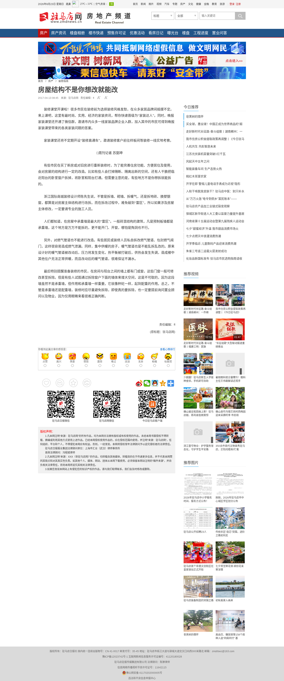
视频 (159, 4)
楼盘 (186, 33)
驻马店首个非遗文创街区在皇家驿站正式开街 (199, 568)
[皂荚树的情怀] (198, 621)
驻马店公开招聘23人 (195, 531)
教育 (214, 4)
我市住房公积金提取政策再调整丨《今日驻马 (215, 139)
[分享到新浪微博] (139, 383)
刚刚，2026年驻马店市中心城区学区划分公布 (230, 499)
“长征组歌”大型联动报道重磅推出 (230, 345)
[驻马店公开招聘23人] (198, 518)
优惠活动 (137, 33)
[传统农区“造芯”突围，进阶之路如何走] (230, 518)
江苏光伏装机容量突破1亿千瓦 (206, 154)
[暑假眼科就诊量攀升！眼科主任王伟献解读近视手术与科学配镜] (230, 364)
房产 (182, 4)
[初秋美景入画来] (230, 587)
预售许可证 (116, 33)
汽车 (166, 4)
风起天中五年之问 (197, 161)
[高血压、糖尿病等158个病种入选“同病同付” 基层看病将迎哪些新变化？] (230, 621)
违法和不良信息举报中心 (142, 678)
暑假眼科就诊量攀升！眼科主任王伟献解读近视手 (231, 379)
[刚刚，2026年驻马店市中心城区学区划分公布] (230, 484)
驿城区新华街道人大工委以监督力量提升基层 (215, 213)
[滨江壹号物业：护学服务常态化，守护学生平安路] (198, 432)
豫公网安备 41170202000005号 (144, 672)
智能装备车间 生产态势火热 (204, 168)
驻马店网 (73, 98)
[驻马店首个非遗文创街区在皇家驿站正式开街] (198, 552)
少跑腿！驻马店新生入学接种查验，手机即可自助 (199, 379)
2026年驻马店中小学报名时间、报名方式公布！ (198, 499)
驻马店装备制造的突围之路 (199, 600)
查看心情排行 (167, 349)
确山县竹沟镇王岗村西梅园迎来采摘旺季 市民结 (231, 413)
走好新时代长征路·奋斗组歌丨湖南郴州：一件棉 (198, 310)
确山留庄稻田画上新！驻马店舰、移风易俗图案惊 (199, 413)
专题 (174, 4)
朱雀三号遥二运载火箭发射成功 (206, 251)
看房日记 (155, 33)
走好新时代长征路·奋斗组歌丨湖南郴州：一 (214, 131)
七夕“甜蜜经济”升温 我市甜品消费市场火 (212, 228)
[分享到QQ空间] (162, 383)
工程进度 (200, 33)
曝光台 (172, 33)
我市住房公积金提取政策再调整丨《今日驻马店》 (231, 310)
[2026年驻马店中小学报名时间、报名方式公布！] (198, 484)
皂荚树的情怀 (195, 116)
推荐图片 (191, 463)
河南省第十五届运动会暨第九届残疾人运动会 (215, 221)
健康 (198, 4)
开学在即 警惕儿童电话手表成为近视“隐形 (213, 183)
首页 (135, 4)
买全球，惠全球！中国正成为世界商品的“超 (214, 124)
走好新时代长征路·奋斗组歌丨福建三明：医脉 (198, 345)
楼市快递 (96, 33)
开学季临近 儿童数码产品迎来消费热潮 (211, 243)
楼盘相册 (77, 33)
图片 (151, 4)
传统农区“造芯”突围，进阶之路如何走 (230, 533)
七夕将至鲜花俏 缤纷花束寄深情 (230, 568)
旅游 (222, 4)
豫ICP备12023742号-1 (115, 656)
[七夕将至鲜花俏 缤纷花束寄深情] (230, 552)
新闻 (143, 4)
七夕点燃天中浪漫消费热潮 (203, 236)
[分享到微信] (147, 383)
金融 (206, 4)
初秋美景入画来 (224, 600)
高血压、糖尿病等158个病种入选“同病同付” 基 (230, 636)
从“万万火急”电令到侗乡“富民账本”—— (211, 198)
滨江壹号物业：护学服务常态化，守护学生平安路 (199, 448)
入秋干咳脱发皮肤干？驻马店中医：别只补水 (215, 191)
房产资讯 (58, 33)
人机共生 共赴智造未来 (201, 146)
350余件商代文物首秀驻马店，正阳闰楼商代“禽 (230, 448)
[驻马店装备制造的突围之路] (198, 587)
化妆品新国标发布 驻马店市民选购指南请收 (214, 258)
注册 (238, 4)
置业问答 (219, 33)
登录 (232, 4)
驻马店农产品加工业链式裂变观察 (208, 206)
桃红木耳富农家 (196, 176)
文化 (190, 4)
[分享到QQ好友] (155, 383)
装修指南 (63, 81)
